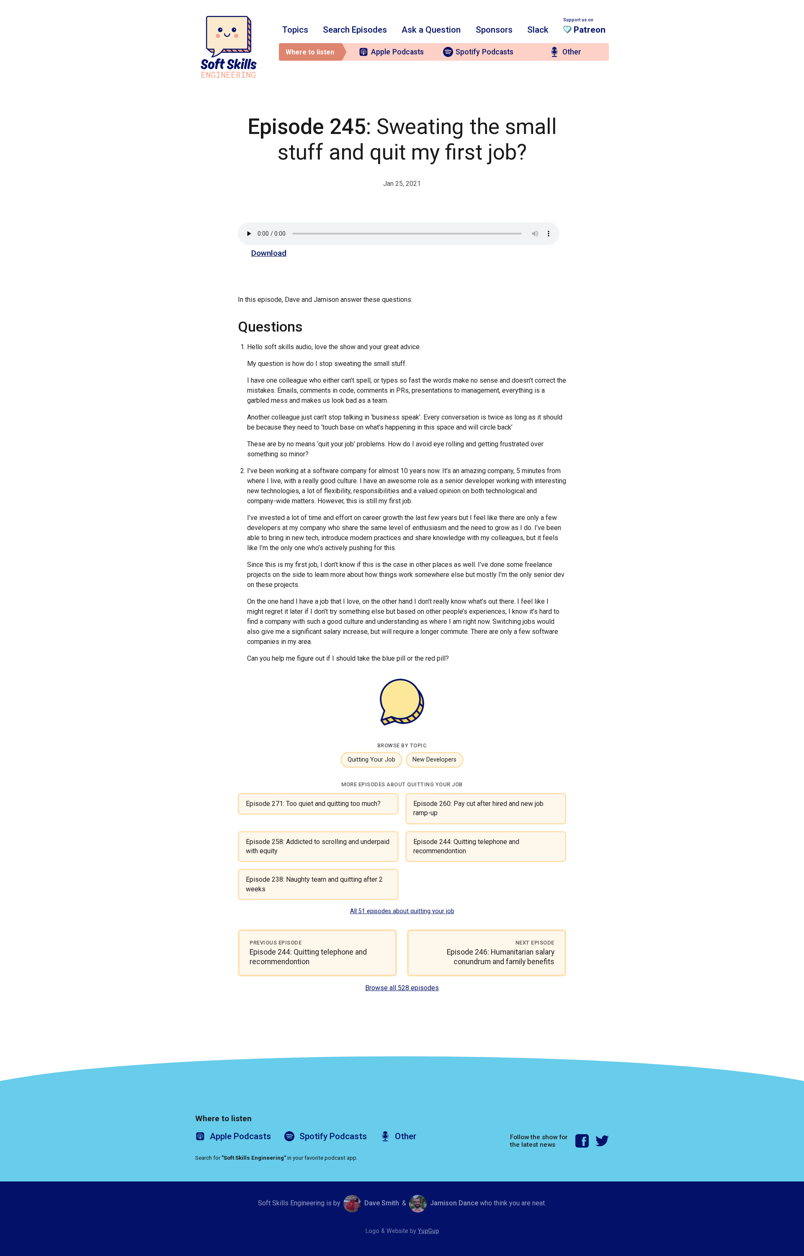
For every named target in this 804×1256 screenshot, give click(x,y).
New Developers (434, 759)
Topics (295, 30)
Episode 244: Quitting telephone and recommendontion (466, 846)
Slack (538, 30)
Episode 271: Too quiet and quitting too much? (313, 804)
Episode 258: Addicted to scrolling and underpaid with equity (317, 846)
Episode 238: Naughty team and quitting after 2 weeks (314, 884)
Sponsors (494, 30)
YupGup (428, 1231)
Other (571, 52)
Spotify (484, 52)
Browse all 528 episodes (402, 988)
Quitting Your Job (371, 759)
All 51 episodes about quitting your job (402, 911)
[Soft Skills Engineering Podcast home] (228, 46)
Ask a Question (431, 30)
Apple (397, 52)
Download (268, 253)
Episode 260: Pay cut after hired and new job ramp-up (478, 808)
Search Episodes (355, 30)
